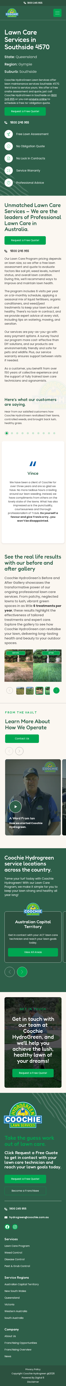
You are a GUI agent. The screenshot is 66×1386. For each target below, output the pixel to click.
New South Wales (15, 1291)
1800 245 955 (19, 122)
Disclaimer (33, 1381)
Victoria (9, 1304)
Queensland (12, 1298)
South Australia (13, 1318)
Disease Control (14, 1259)
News (7, 1356)
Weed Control (13, 1252)
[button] (6, 433)
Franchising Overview (17, 1349)
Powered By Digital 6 (33, 1377)
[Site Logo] (11, 13)
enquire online (38, 99)
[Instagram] (15, 1227)
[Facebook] (7, 1227)
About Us (10, 1336)
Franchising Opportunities (20, 1343)
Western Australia (15, 1311)
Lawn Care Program (17, 1246)
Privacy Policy (33, 1369)
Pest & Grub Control (17, 1266)
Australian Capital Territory (21, 1284)
